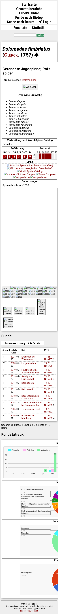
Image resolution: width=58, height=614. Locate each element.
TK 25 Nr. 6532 (48, 390)
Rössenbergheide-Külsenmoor (30, 397)
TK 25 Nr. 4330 (48, 384)
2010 (13, 396)
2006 (13, 409)
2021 (13, 356)
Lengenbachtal (28, 363)
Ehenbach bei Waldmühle (28, 358)
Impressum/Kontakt (29, 611)
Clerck (11, 55)
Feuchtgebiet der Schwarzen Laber (30, 371)
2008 (13, 402)
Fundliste (20, 28)
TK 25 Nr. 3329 (48, 397)
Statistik (38, 28)
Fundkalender (29, 13)
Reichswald (27, 389)
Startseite (29, 4)
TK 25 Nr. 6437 (48, 358)
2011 (13, 383)
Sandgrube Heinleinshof (27, 377)
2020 (13, 363)
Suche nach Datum (20, 22)
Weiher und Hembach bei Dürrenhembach (32, 404)
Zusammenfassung (15, 343)
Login (46, 22)
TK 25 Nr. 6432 (48, 410)
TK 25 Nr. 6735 (48, 364)
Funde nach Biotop (29, 17)
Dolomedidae (29, 80)
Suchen (40, 35)
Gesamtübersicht (29, 9)
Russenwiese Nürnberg (27, 417)
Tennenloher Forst (30, 409)
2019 (13, 370)
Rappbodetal (27, 383)
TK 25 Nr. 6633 (48, 377)
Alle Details (34, 343)
